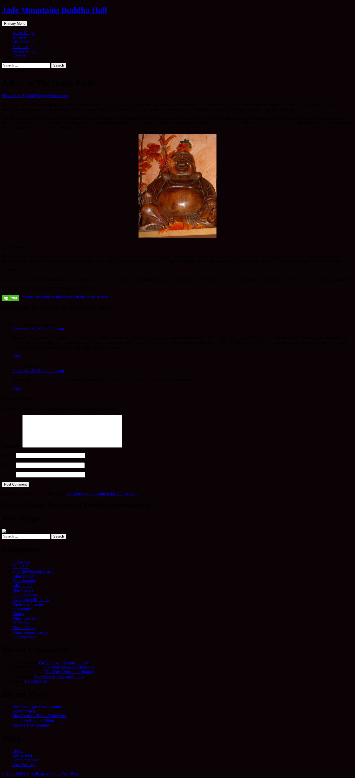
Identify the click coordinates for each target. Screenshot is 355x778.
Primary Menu (14, 23)
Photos (18, 613)
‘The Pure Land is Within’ (33, 720)
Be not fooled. (36, 681)
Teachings (20, 623)
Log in (17, 750)
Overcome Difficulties (30, 599)
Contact (18, 56)
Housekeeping (24, 581)
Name (8, 455)
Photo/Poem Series (27, 604)
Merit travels (22, 590)
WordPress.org (24, 764)
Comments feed (25, 760)
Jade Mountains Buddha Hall (54, 10)
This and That (23, 627)
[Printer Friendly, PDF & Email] (10, 297)
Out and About (24, 595)
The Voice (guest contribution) (63, 662)
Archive (19, 37)
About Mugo (23, 32)
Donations (20, 46)
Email (8, 465)
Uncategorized (24, 637)
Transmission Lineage (30, 632)
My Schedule (23, 42)
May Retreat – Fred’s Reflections (39, 716)
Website (8, 474)
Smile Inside (40, 297)
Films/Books (22, 576)
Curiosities (21, 562)
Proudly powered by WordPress (53, 773)
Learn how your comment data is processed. (102, 493)
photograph (21, 609)
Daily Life (20, 567)
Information (22, 585)
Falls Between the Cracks (33, 571)
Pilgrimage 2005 (26, 618)
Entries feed (22, 755)
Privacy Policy (24, 51)
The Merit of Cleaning (30, 725)
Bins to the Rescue (85, 297)
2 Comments (57, 96)
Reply (17, 356)
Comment (11, 446)
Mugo (41, 96)
